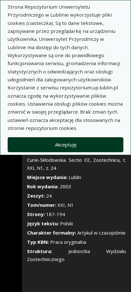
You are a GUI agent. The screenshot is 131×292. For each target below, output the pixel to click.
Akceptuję (65, 144)
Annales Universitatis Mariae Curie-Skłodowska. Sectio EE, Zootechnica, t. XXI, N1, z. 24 (76, 160)
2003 (65, 186)
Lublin (75, 177)
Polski (66, 223)
